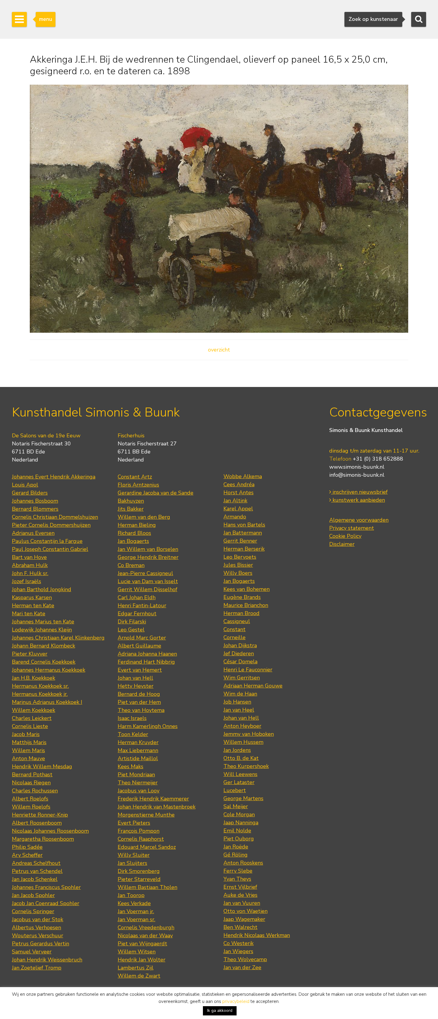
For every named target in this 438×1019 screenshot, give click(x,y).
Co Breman (131, 565)
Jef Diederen (238, 653)
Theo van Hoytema (141, 710)
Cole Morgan (239, 814)
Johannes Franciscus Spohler (46, 887)
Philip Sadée (27, 847)
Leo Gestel (131, 629)
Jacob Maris (26, 734)
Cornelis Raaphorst (141, 839)
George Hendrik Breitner (148, 557)
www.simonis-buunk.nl (356, 466)
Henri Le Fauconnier (247, 669)
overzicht (219, 349)
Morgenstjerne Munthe (146, 814)
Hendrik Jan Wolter (141, 959)
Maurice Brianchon (245, 605)
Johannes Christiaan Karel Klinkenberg (58, 637)
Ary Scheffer (27, 855)
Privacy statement (351, 528)
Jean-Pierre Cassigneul (145, 573)
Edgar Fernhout (137, 613)
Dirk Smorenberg (139, 871)
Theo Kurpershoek (246, 766)
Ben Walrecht (240, 927)
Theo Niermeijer (138, 782)
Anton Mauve (28, 758)
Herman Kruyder (138, 742)
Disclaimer (342, 544)
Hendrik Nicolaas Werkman (256, 935)
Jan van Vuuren (241, 903)
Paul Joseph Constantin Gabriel (50, 549)
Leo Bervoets (239, 556)
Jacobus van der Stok (37, 919)
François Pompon (138, 830)
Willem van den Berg (144, 517)
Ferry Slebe (237, 870)
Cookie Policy (345, 536)
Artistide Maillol (138, 758)
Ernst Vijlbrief (240, 887)
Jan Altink (235, 500)
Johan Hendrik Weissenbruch (47, 959)
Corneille (234, 637)
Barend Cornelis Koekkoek (43, 661)
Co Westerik (238, 943)
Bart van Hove (29, 557)
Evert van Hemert (140, 669)
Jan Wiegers (238, 951)
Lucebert (234, 790)
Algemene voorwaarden (359, 520)
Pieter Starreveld (139, 879)
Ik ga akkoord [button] (219, 1010)
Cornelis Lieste (30, 726)
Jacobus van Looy (138, 790)
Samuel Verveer (32, 951)
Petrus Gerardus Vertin (40, 943)
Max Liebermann (138, 750)
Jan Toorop (131, 895)
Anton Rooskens (243, 862)
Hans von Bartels (244, 524)
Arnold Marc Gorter (142, 637)
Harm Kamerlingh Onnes (148, 726)
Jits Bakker (131, 508)
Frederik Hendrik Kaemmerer (153, 798)
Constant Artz (135, 476)
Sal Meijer (235, 806)
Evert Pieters (134, 822)
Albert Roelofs (30, 798)
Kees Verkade (134, 903)
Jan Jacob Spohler (33, 895)
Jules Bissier (238, 565)
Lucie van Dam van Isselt (148, 581)
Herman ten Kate (33, 605)
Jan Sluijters (132, 863)
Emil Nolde (237, 830)
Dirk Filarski (132, 621)
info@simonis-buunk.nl (356, 474)
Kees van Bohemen (246, 589)
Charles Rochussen (35, 790)
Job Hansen (237, 701)
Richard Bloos (134, 533)
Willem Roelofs (31, 806)
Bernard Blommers (35, 508)
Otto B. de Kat (241, 758)
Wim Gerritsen (241, 677)
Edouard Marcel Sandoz (147, 847)
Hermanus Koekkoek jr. (40, 694)
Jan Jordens (237, 750)
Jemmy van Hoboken (248, 734)
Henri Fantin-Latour (142, 605)
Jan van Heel (238, 709)
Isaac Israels (132, 718)
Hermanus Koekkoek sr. (40, 686)
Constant (234, 629)
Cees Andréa (238, 484)
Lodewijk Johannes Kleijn (42, 629)
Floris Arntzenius (138, 484)
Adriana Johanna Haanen (147, 653)
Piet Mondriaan (136, 774)
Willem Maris (28, 750)
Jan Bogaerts (133, 541)
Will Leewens (240, 774)
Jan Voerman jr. (136, 911)
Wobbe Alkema (242, 476)
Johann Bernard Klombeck (43, 645)
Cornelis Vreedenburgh (146, 927)
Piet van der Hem (139, 702)
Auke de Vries (240, 895)
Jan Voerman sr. (136, 919)
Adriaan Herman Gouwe (252, 685)
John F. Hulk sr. (30, 573)
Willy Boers (237, 573)
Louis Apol (25, 484)
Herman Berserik (244, 548)
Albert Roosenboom (37, 822)
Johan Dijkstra (240, 645)
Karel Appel (238, 508)
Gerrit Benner (240, 540)
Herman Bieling (137, 525)
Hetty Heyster (135, 686)
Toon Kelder (133, 734)
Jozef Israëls (26, 581)
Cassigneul (236, 621)
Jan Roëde (235, 846)
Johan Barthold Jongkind (41, 589)
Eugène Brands (242, 597)
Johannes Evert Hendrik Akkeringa (53, 476)
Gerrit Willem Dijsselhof (147, 589)
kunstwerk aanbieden (358, 500)
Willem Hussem (243, 742)
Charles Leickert (32, 718)
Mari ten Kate (28, 613)
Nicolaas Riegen (31, 782)
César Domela (240, 661)
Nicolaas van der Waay (145, 935)
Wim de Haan (240, 693)
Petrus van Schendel (37, 871)
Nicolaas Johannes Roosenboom (50, 830)
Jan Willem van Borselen (148, 549)
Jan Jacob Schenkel (35, 879)
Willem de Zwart (139, 975)
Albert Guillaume (139, 645)
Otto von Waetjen (245, 911)
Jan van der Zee (242, 967)
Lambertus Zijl (135, 967)
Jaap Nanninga (240, 822)
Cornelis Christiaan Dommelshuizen (55, 517)
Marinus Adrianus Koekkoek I (47, 702)
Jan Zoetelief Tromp (36, 967)
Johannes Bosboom (35, 500)
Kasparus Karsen (32, 597)
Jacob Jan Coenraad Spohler (45, 903)
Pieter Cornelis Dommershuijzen (51, 525)
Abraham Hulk (30, 565)
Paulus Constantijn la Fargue (47, 541)
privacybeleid (235, 1001)
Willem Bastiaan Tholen (147, 887)
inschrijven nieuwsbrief (359, 491)
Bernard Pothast (32, 774)
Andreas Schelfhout (36, 863)
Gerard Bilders (30, 492)
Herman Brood (241, 613)
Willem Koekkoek (33, 710)
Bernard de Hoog (139, 694)
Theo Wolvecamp (245, 959)
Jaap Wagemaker (244, 919)
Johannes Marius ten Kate (43, 621)
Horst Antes (238, 492)
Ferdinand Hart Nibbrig (146, 661)
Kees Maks (130, 766)
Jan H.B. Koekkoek (33, 678)
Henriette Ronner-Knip (40, 814)
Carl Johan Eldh (137, 597)
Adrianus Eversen (33, 533)
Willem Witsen (137, 951)
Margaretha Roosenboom (43, 839)
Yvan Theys (237, 878)
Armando (234, 516)
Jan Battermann (242, 532)
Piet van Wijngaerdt (142, 943)
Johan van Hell (135, 678)
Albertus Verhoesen (36, 927)
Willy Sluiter (134, 855)
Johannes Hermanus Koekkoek (48, 669)
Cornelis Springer (33, 911)
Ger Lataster (238, 782)
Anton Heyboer (242, 726)
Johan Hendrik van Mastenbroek (156, 806)
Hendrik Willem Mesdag (42, 766)
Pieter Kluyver (29, 653)
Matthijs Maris (29, 742)
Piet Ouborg (238, 838)
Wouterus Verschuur (37, 935)
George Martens (243, 798)
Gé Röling (235, 854)
